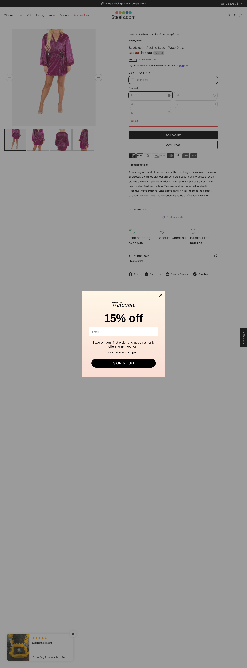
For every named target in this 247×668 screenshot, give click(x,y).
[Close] (161, 295)
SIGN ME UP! (123, 363)
